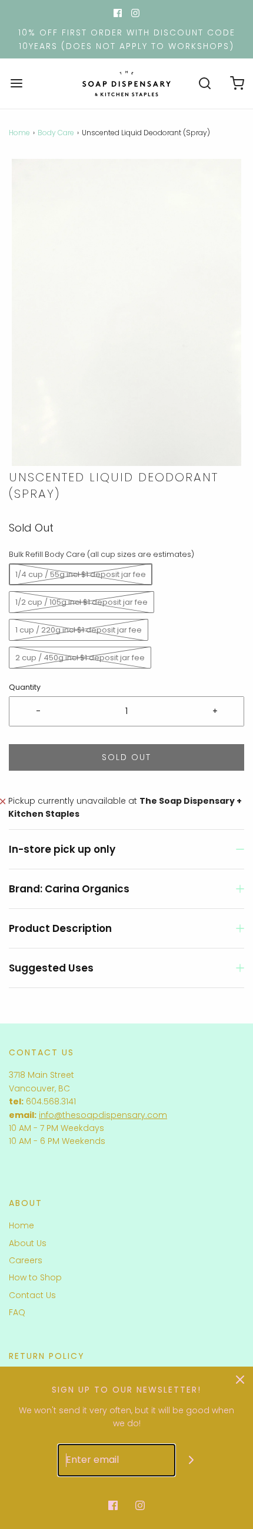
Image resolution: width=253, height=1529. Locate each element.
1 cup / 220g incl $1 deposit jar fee (78, 629)
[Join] (191, 1460)
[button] (126, 312)
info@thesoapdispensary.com (103, 1115)
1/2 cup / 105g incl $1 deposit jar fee (81, 602)
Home (19, 133)
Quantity (25, 687)
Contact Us (32, 1295)
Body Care (56, 133)
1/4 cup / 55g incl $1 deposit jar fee (80, 574)
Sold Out (126, 757)
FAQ (17, 1312)
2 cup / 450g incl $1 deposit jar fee (80, 657)
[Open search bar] (204, 83)
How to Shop (35, 1277)
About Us (27, 1243)
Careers (25, 1260)
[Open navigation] (16, 83)
